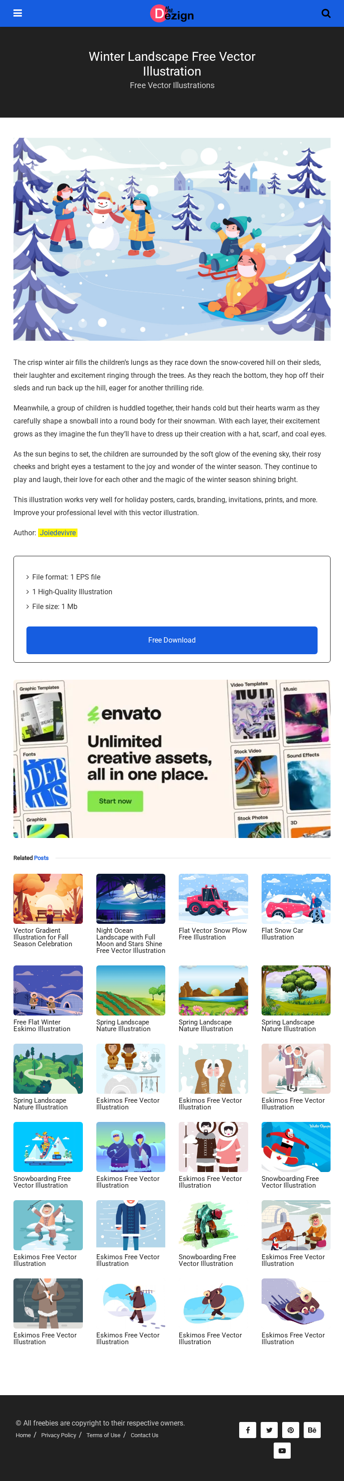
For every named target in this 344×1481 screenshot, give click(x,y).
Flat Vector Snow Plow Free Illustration (213, 934)
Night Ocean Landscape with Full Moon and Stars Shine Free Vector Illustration (130, 941)
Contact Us (145, 1435)
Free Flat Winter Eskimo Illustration (41, 1025)
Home (23, 1435)
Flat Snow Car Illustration (282, 934)
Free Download (172, 640)
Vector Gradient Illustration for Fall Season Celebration (42, 937)
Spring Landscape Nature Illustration (123, 1025)
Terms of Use (103, 1435)
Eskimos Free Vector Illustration (127, 1103)
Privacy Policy (58, 1435)
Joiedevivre (58, 533)
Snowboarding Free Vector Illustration (42, 1182)
